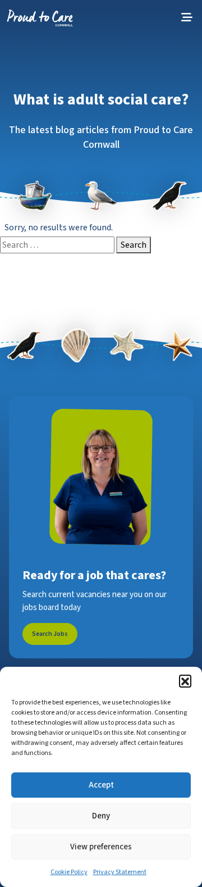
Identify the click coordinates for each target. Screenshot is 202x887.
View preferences (101, 847)
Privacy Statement (119, 872)
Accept (101, 785)
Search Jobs (50, 634)
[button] (185, 680)
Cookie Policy (69, 872)
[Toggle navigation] (186, 17)
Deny (101, 816)
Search (133, 245)
